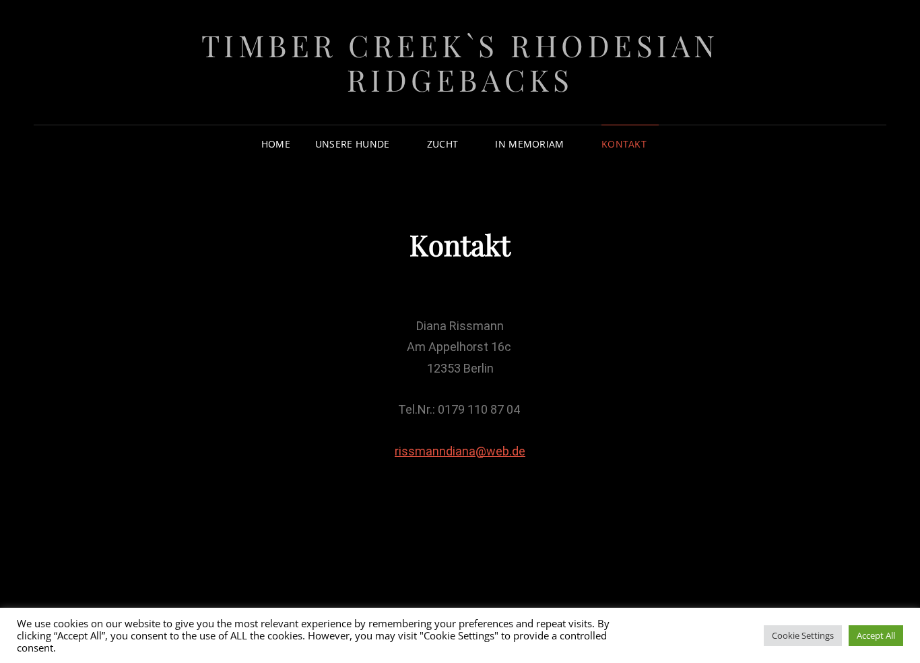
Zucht (442, 143)
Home (275, 143)
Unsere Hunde (352, 143)
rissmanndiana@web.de (460, 451)
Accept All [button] (876, 635)
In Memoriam (529, 143)
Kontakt (624, 143)
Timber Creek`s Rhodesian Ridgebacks (460, 62)
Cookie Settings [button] (803, 635)
